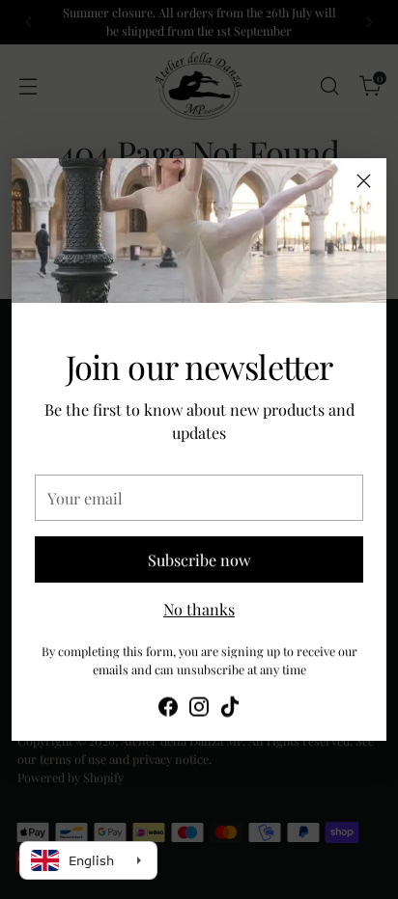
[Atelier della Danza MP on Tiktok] (230, 708)
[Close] (364, 181)
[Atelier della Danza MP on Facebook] (168, 708)
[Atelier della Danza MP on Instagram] (199, 708)
